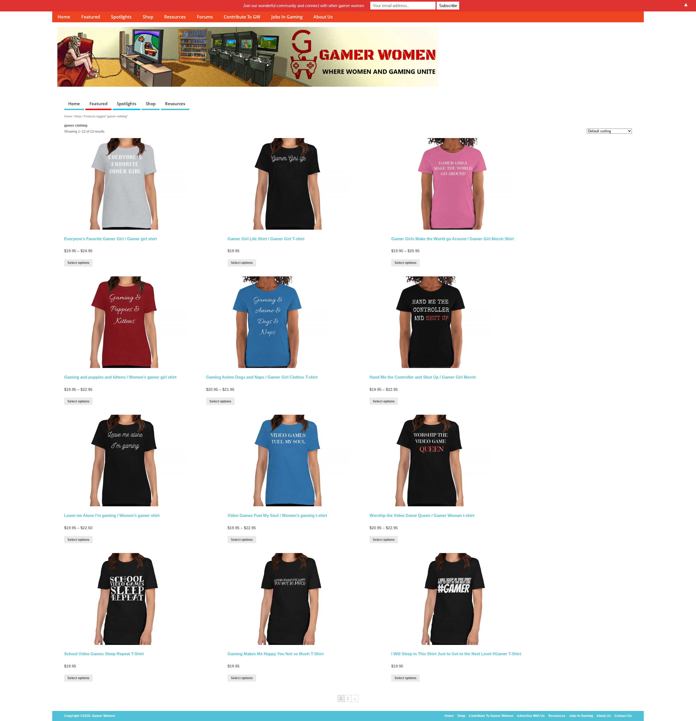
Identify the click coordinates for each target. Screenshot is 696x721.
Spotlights (121, 17)
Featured (90, 17)
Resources (175, 17)
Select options (78, 263)
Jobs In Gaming (287, 17)
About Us (323, 17)
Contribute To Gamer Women (491, 716)
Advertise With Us (531, 716)
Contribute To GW (242, 17)
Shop (148, 17)
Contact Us (623, 716)
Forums (205, 17)
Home (64, 17)
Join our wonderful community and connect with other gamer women (303, 5)
